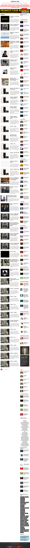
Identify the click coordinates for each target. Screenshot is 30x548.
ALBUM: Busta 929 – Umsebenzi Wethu (26, 107)
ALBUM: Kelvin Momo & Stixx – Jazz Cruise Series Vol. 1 (26, 81)
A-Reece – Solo (12, 143)
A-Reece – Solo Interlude (14, 152)
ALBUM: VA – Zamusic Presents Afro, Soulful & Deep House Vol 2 (26, 274)
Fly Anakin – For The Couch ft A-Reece (14, 60)
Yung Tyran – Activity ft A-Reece (14, 17)
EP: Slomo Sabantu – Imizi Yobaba (26, 128)
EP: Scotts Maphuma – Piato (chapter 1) (26, 38)
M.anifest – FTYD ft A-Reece (14, 187)
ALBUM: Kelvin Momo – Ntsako (26, 73)
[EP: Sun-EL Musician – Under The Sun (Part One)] (21, 244)
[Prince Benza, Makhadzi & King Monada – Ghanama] (21, 182)
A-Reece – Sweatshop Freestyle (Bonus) (14, 97)
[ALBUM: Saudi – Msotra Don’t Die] (21, 101)
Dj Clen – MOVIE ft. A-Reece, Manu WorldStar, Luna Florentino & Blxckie (14, 224)
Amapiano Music (23, 509)
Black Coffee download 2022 (24, 434)
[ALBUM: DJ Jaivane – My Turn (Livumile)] (21, 112)
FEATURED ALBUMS (23, 225)
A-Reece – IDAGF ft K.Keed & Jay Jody (13, 107)
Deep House (26, 513)
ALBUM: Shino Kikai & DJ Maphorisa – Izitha (26, 96)
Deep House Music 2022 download (24, 445)
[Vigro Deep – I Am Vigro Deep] (21, 162)
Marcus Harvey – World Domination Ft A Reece (12, 196)
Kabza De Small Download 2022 (25, 422)
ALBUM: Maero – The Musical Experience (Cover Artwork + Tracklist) (26, 222)
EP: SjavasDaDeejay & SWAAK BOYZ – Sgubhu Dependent (26, 54)
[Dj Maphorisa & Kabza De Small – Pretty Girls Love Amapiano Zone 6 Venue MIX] (21, 173)
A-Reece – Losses (13, 126)
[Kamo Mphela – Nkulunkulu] (21, 186)
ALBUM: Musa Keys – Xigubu (26, 50)
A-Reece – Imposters (14, 353)
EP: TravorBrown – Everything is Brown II (26, 152)
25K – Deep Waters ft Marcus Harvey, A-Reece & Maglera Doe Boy (14, 260)
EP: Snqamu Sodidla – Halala (26, 144)
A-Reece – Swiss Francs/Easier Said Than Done (14, 279)
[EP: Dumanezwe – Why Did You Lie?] (21, 122)
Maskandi (22, 525)
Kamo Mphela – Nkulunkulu (25, 185)
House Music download (25, 442)
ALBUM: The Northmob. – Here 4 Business (26, 137)
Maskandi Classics (26, 525)
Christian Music (23, 510)
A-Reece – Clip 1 (13, 304)
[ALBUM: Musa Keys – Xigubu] (21, 51)
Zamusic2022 (24, 421)
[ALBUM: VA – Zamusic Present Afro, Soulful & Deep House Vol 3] (21, 270)
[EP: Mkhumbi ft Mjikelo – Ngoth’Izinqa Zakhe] (21, 133)
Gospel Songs (22, 520)
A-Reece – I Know (13, 296)
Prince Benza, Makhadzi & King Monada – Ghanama (26, 181)
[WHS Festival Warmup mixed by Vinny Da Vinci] (21, 451)
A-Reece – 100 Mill (13, 312)
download (22, 517)
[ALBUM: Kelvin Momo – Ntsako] (21, 74)
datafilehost (22, 513)
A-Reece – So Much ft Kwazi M (14, 162)
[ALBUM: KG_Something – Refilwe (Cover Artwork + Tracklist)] (21, 213)
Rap (28, 529)
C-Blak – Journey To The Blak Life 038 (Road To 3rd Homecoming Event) (26, 410)
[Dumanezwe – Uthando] (21, 376)
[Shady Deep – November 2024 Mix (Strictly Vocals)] (21, 406)
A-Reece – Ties (12, 337)
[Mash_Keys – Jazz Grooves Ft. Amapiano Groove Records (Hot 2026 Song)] (21, 30)
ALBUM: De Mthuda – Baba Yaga (26, 104)
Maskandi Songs (23, 529)
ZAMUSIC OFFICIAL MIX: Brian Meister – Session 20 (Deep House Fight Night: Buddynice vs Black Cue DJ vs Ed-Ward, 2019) (26, 307)
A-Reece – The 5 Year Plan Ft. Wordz (26, 189)
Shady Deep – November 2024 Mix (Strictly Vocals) (26, 405)
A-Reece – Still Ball (13, 361)
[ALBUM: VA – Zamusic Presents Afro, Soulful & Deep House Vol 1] (21, 278)
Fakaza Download (24, 435)
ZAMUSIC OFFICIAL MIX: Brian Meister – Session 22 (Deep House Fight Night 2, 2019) (26, 296)
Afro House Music (23, 502)
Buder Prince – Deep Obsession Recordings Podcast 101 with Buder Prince (26, 478)
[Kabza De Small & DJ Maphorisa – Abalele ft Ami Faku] (21, 169)
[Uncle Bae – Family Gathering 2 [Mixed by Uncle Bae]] (21, 487)
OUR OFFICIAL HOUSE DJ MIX (24, 281)
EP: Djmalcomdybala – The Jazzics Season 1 (26, 155)
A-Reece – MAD (13, 251)
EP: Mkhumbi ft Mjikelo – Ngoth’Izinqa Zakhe (26, 133)
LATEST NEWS (22, 201)
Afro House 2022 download (24, 443)
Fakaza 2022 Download (25, 436)
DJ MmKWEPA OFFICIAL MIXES (24, 335)
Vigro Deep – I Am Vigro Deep (26, 161)
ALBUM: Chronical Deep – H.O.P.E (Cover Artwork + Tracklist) (26, 204)
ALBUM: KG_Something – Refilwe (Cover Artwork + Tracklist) (26, 213)
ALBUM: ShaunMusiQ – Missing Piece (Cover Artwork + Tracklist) (26, 217)
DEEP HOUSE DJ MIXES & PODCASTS (23, 448)
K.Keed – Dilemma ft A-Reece (14, 204)
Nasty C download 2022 (25, 426)
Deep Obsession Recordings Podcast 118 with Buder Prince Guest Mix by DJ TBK (26, 468)
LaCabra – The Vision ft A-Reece (14, 52)
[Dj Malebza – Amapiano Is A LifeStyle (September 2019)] (21, 327)
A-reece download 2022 (25, 425)
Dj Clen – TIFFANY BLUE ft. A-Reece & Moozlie (14, 214)
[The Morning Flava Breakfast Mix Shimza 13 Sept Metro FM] (21, 455)
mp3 (26, 529)
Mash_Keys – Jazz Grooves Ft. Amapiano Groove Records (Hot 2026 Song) (26, 30)
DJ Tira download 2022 (25, 433)
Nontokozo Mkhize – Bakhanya (26, 390)
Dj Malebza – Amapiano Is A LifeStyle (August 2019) (26, 332)
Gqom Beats (26, 520)
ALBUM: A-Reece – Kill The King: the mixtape (26, 85)
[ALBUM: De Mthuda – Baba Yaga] (21, 105)
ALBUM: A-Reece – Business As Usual (13, 135)
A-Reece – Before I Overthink (13, 68)
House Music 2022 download (24, 444)
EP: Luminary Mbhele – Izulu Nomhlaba (26, 140)
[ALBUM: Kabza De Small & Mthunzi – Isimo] (21, 116)
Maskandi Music (23, 528)
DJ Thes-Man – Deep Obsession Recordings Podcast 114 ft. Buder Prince (26, 473)
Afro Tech (27, 502)
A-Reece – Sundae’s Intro (14, 169)
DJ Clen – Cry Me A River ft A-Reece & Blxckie (14, 25)
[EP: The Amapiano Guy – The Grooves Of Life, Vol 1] (21, 26)
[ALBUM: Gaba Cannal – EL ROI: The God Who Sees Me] (21, 47)
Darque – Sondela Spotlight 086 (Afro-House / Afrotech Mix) (26, 396)
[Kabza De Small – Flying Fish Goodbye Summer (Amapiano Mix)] (21, 401)
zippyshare (22, 532)
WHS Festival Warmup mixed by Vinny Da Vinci (26, 451)
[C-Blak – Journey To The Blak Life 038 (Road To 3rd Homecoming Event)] (21, 410)
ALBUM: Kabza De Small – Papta (26, 21)
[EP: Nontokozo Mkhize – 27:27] (24, 350)
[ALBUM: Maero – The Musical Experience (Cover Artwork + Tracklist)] (21, 222)
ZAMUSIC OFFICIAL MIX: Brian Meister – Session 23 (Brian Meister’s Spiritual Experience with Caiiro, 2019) (26, 290)
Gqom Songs (22, 521)
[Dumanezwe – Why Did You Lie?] (21, 380)
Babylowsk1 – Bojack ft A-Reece (14, 33)
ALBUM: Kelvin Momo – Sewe (26, 88)
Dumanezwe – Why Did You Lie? (26, 379)
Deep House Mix (22, 514)
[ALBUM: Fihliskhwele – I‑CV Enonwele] (21, 149)
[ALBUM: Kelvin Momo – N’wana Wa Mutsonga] (21, 35)
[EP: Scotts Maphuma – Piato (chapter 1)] (21, 39)
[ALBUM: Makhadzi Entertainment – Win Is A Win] (21, 264)
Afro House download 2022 (24, 438)
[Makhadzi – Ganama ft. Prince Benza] (21, 178)
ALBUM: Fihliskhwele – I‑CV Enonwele (26, 148)
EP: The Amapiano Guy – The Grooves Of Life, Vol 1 (26, 26)
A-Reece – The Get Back (14, 288)
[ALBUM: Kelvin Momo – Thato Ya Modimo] (21, 59)
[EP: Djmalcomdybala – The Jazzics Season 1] (21, 156)
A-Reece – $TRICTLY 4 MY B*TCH (26, 192)
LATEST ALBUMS (22, 119)
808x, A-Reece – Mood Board (14, 270)
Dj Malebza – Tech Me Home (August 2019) (26, 322)
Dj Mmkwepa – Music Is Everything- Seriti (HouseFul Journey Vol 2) (26, 338)
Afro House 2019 (23, 498)
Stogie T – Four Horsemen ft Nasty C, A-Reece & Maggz (14, 79)
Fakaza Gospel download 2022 (25, 440)
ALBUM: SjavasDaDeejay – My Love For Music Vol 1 (26, 93)
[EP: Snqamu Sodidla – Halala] (21, 145)
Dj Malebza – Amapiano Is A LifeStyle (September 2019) (26, 327)
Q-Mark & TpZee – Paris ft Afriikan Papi (26, 164)
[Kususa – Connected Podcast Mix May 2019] (21, 465)
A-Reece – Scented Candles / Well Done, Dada (14, 117)
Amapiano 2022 (22, 505)
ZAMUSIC (16, 18)
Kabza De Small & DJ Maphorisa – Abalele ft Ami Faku (26, 169)
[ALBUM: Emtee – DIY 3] (21, 78)
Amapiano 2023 (22, 506)
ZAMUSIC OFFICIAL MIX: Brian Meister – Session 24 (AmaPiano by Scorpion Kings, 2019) (26, 284)
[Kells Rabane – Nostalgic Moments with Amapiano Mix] (21, 491)
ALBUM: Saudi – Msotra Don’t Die (26, 100)
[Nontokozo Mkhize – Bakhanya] (21, 391)
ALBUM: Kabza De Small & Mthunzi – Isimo (26, 115)
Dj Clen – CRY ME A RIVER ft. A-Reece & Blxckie (14, 244)
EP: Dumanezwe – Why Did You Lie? (26, 121)
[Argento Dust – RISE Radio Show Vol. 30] (21, 483)
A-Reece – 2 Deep (13, 345)
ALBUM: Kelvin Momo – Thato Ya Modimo (26, 58)
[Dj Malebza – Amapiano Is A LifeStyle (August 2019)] (21, 332)
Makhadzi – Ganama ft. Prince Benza (26, 177)
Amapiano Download (24, 424)
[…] (15, 38)
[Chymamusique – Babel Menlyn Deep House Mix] (21, 415)
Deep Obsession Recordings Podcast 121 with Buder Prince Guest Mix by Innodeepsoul (26, 459)
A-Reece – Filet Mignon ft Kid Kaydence (14, 89)
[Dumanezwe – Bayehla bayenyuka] (21, 384)
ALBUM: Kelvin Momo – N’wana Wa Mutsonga (26, 34)
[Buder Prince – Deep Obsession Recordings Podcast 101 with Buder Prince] (21, 478)
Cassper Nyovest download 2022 (24, 427)
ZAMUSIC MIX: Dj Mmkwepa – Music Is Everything (26, 343)
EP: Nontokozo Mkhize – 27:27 (25, 125)
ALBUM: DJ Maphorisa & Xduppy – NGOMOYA (26, 69)
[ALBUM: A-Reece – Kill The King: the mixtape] (21, 86)
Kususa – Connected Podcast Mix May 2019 (26, 464)
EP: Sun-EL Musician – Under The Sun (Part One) (26, 42)
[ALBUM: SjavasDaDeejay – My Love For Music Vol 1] (21, 93)
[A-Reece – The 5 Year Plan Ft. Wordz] (21, 190)
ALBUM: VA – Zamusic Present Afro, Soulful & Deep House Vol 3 (26, 269)
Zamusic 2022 (25, 420)
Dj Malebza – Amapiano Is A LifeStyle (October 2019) (26, 318)
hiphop (26, 521)
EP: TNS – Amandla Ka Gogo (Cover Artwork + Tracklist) (26, 208)
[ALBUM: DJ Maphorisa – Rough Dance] (21, 67)
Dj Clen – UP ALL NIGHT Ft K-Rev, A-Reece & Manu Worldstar (14, 234)
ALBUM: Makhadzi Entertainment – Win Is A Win (26, 62)
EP (24, 517)
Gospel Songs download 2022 (25, 439)
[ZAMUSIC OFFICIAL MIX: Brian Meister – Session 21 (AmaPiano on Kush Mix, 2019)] (21, 301)
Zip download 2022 (24, 429)
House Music (26, 524)
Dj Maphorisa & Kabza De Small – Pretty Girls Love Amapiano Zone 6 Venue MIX (26, 173)
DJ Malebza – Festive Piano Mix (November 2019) (26, 314)
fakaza (27, 517)
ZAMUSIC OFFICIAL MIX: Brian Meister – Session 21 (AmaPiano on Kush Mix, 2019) (26, 301)
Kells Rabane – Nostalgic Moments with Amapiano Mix (26, 491)
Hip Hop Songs (22, 524)
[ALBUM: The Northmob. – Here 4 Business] (21, 137)
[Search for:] (25, 17)
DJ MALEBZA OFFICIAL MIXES (24, 311)
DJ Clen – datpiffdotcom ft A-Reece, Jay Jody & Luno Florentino (14, 178)
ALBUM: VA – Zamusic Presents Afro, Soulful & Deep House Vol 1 (26, 278)
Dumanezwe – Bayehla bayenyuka (26, 383)
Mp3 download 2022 (24, 428)
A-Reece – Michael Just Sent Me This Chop (14, 321)
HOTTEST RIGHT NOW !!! (23, 19)
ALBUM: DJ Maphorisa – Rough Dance (26, 66)
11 (6, 369)
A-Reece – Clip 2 (13, 329)
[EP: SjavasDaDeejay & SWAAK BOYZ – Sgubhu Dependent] (21, 256)
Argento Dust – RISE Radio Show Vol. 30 (26, 482)
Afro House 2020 (23, 499)
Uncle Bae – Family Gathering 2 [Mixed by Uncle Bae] (26, 486)
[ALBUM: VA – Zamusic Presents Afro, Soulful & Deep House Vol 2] (21, 274)
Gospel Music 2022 (24, 441)
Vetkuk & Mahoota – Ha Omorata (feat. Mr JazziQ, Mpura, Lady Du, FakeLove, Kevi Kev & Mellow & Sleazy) (26, 197)
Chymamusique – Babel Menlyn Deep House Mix (26, 414)
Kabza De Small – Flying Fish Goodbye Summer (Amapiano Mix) (26, 401)
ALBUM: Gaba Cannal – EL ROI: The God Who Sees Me (26, 46)
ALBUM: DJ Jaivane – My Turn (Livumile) (26, 111)
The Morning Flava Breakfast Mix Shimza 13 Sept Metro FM (26, 455)
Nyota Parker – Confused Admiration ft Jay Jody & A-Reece (14, 42)
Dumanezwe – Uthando (25, 375)
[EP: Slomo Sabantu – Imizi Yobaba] (21, 129)
